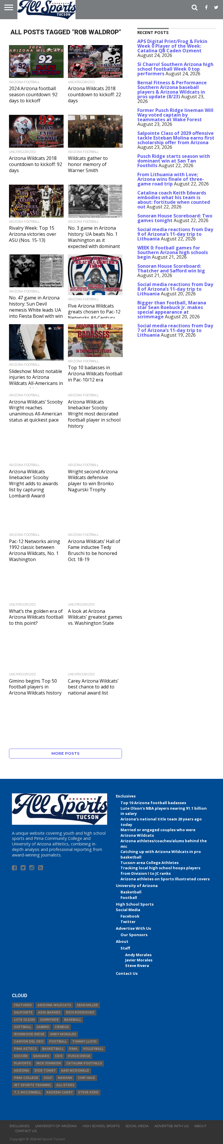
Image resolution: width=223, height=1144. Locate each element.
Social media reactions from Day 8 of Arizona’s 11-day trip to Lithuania (175, 289)
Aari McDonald (75, 1070)
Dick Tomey (45, 1070)
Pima (73, 1049)
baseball (72, 1020)
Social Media (128, 909)
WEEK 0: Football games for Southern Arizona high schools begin (172, 252)
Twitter (128, 921)
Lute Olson (24, 1020)
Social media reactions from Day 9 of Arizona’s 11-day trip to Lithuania (175, 234)
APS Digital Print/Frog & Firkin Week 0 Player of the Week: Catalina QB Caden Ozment (172, 46)
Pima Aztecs (25, 1049)
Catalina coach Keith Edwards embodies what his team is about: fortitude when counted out (173, 200)
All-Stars (65, 1085)
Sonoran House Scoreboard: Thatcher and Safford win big (171, 268)
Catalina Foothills (84, 1063)
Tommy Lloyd (84, 1041)
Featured (23, 1005)
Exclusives (126, 796)
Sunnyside (49, 1020)
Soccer (21, 1056)
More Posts (65, 753)
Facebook (130, 916)
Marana (65, 1078)
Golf (48, 1078)
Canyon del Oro (29, 1041)
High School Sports (135, 904)
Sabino (43, 1027)
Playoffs (22, 1063)
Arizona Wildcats (54, 1005)
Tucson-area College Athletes (150, 862)
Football (129, 897)
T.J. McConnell (27, 1092)
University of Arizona (137, 885)
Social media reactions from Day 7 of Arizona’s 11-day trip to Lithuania (175, 330)
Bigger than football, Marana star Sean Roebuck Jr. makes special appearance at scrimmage (171, 309)
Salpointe (23, 1012)
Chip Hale (86, 1078)
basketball (53, 1049)
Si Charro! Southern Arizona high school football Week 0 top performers (175, 69)
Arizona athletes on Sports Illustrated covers (165, 878)
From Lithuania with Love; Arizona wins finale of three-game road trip (170, 179)
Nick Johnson (48, 1063)
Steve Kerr (88, 1092)
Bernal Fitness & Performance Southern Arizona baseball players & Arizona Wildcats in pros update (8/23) (172, 89)
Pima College (26, 1078)
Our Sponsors (134, 934)
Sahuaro (41, 1056)
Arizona (21, 1070)
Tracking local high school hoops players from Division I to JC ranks (160, 870)
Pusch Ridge (79, 1056)
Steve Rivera (137, 965)
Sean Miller (87, 1005)
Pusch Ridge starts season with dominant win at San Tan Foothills (173, 161)
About (122, 941)
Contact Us (127, 973)
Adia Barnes (49, 1012)
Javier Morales (138, 960)
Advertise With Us (133, 928)
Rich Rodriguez (80, 1012)
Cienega (62, 1027)
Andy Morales (138, 954)
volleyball (93, 1049)
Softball (22, 1027)
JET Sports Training (32, 1085)
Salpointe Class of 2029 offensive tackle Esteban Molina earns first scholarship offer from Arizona (175, 138)
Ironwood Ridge (29, 1034)
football (58, 1041)
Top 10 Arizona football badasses (153, 802)
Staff (125, 948)
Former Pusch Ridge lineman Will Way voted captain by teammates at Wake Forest (175, 115)
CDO (58, 1056)
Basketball (131, 892)
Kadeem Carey (59, 1092)
